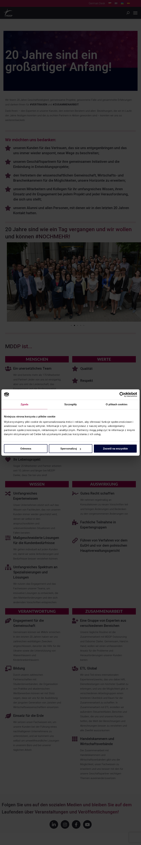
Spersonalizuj (68, 448)
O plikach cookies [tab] (116, 404)
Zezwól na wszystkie (115, 448)
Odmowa (25, 448)
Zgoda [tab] (24, 404)
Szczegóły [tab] (70, 404)
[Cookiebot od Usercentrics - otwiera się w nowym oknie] (122, 394)
